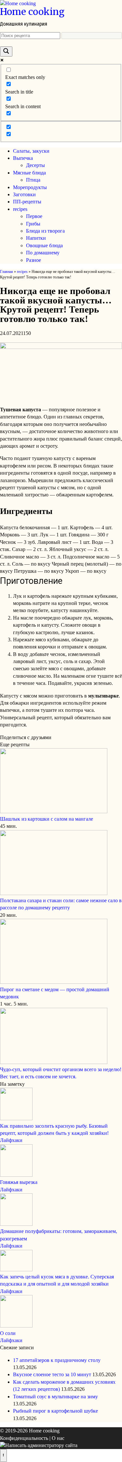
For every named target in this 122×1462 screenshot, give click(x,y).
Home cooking (32, 12)
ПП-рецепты (27, 201)
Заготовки (24, 194)
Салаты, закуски (31, 151)
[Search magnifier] (6, 51)
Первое (34, 216)
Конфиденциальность (24, 1438)
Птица (33, 180)
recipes (20, 209)
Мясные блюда (29, 172)
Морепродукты (30, 187)
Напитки (36, 238)
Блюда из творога (45, 231)
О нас (58, 1438)
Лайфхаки (11, 1140)
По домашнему (43, 252)
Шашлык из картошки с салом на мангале (46, 819)
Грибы (33, 223)
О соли (8, 1333)
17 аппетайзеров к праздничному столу (57, 1360)
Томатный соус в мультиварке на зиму (55, 1396)
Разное (33, 260)
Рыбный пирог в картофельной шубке (55, 1411)
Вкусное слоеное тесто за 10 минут (52, 1374)
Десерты (35, 165)
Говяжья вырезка (18, 1182)
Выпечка (23, 158)
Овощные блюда (44, 245)
